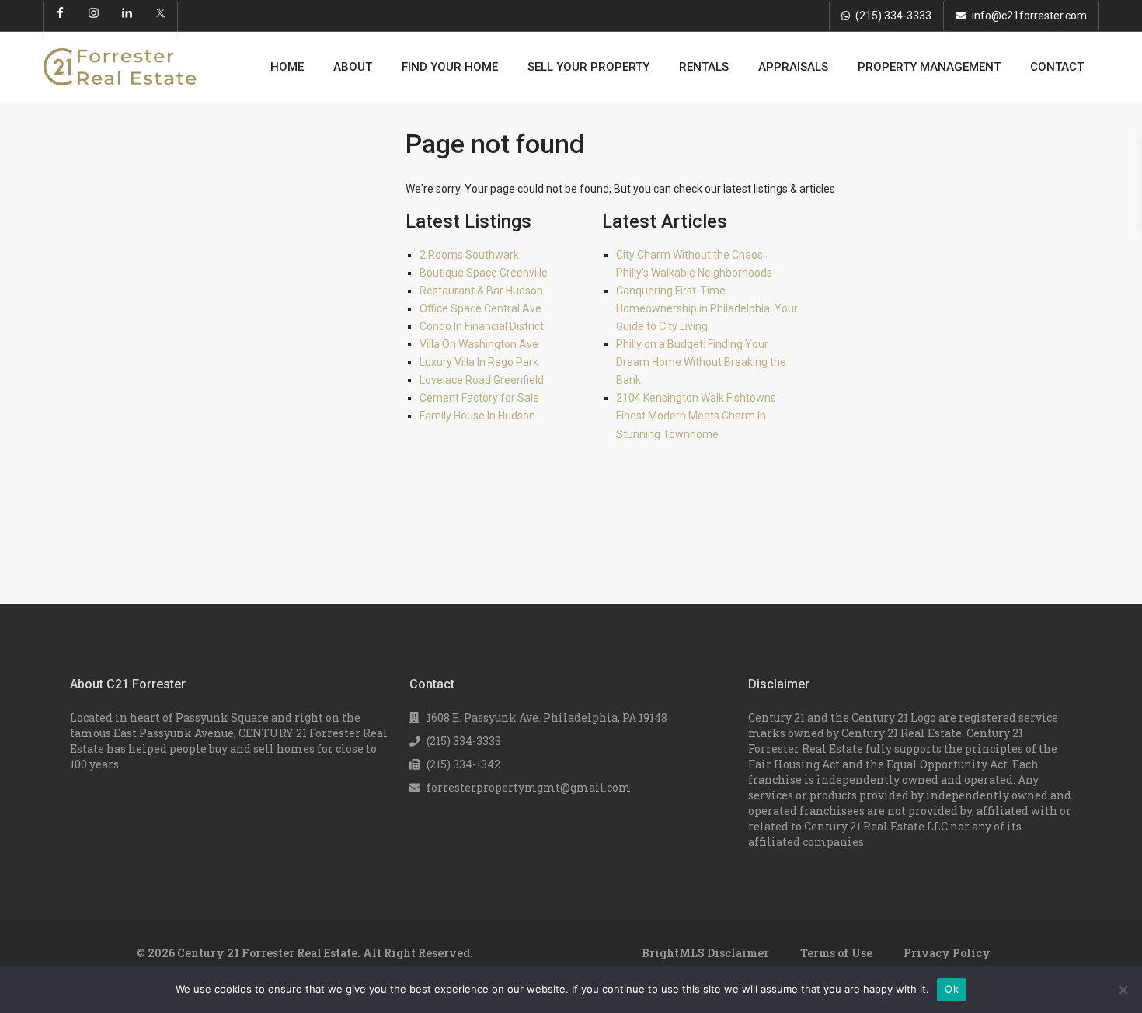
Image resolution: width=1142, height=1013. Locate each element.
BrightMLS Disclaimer (705, 952)
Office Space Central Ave (480, 308)
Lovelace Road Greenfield (482, 380)
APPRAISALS (793, 67)
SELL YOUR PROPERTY (588, 67)
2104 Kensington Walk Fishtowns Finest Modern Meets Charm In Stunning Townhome (696, 416)
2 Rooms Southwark (469, 255)
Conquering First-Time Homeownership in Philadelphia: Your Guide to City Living (707, 308)
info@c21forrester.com (1029, 15)
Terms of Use (836, 952)
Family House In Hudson (477, 415)
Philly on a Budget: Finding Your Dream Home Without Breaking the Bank (701, 362)
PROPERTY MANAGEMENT (929, 67)
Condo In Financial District (482, 326)
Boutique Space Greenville (484, 272)
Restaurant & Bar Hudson (481, 290)
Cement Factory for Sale (479, 398)
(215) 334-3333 (893, 15)
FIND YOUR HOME (450, 67)
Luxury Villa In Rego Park (479, 362)
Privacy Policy (947, 952)
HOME (287, 67)
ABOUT (352, 67)
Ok (952, 989)
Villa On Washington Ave (479, 344)
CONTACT (1057, 67)
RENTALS (704, 67)
